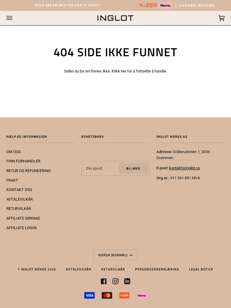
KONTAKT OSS (19, 189)
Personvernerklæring (157, 269)
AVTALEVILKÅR (19, 199)
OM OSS (13, 151)
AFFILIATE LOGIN (21, 228)
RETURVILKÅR (18, 208)
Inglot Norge (34, 269)
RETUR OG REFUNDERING (28, 170)
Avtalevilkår (78, 269)
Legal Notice (201, 269)
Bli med (133, 168)
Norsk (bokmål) (113, 254)
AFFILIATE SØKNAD (23, 218)
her (123, 71)
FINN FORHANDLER (23, 161)
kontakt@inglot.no (184, 168)
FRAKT (12, 180)
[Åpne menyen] (15, 18)
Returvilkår (113, 269)
